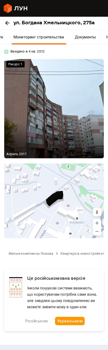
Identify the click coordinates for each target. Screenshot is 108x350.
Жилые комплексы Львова (30, 253)
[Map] (54, 201)
